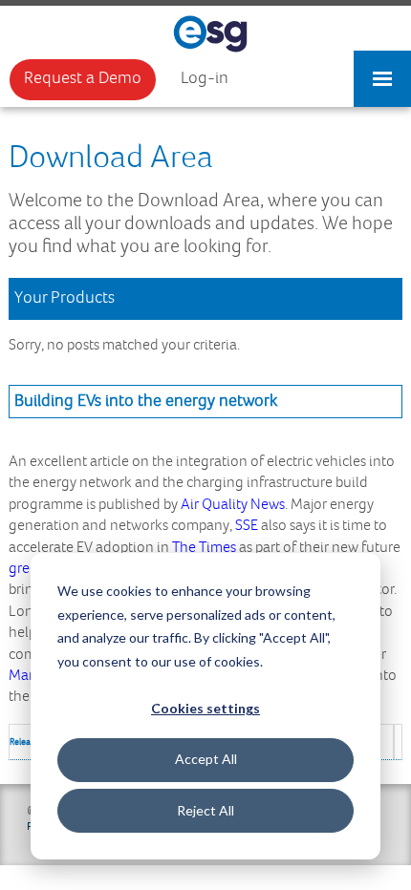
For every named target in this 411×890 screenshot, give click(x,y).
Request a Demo (82, 78)
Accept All (206, 759)
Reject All (205, 810)
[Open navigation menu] (382, 70)
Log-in (204, 78)
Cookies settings (205, 708)
